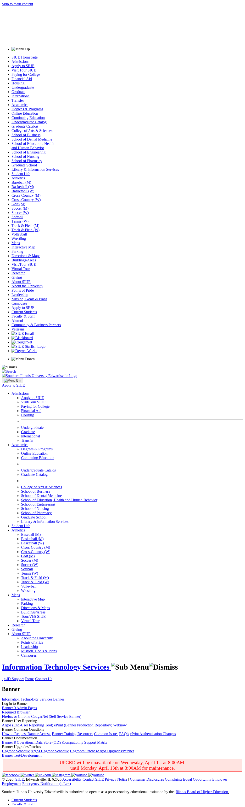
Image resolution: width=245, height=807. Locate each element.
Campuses (19, 303)
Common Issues (106, 734)
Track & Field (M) (25, 226)
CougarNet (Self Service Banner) (56, 716)
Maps (15, 243)
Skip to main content (17, 4)
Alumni (17, 320)
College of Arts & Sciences (31, 131)
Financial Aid (21, 79)
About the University (27, 286)
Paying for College (25, 74)
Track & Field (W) (25, 230)
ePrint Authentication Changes (153, 734)
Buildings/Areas (23, 260)
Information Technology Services (56, 667)
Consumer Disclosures (147, 779)
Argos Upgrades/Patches (115, 751)
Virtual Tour (20, 269)
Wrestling (18, 238)
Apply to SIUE (22, 66)
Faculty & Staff (23, 316)
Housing (17, 83)
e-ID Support (14, 679)
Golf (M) (18, 204)
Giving (16, 277)
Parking (17, 251)
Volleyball (19, 234)
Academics (19, 105)
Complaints (173, 779)
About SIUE (21, 282)
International (20, 96)
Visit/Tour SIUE (23, 70)
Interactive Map (23, 247)
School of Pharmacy (26, 161)
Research (18, 273)
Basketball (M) (22, 187)
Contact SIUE (93, 779)
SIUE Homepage (24, 57)
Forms (29, 679)
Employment (11, 784)
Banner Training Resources (72, 734)
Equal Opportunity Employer (205, 779)
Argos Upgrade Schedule (50, 751)
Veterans (17, 329)
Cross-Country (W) (26, 200)
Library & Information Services (35, 169)
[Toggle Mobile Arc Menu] (12, 380)
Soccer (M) (19, 208)
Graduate (18, 92)
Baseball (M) (21, 182)
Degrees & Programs (27, 109)
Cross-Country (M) (25, 195)
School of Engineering (28, 152)
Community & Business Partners (36, 325)
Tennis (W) (19, 221)
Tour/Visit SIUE (33, 616)
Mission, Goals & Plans (29, 299)
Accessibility (72, 779)
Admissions (20, 61)
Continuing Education (28, 118)
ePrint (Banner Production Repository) (83, 725)
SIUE (19, 779)
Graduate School (24, 165)
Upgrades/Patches (83, 751)
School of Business (25, 135)
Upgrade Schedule (16, 751)
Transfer (17, 100)
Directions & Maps (25, 256)
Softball (17, 217)
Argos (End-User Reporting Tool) (27, 725)
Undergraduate (22, 87)
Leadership (19, 295)
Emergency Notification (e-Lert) (46, 784)
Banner (58, 699)
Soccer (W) (20, 213)
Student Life (20, 174)
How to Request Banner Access (26, 734)
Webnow (120, 725)
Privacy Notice (116, 779)
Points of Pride (22, 290)
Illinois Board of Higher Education (202, 792)
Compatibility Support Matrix (85, 742)
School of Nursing (25, 156)
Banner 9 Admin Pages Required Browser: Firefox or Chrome (19, 712)
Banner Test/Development (21, 755)
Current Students (24, 312)
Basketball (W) (22, 191)
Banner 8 (9, 742)
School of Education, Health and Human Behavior (32, 145)
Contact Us (43, 679)
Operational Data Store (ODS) (40, 742)
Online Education (24, 113)
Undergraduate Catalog (29, 122)
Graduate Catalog (24, 126)
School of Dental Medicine (31, 139)
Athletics (18, 178)
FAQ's (124, 734)
